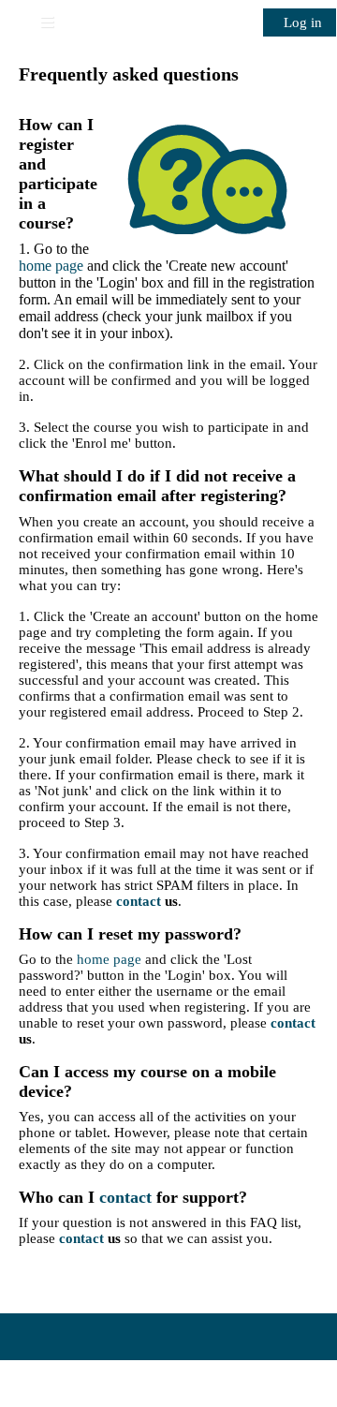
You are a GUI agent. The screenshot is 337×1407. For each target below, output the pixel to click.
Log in (303, 22)
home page (51, 266)
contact (138, 901)
